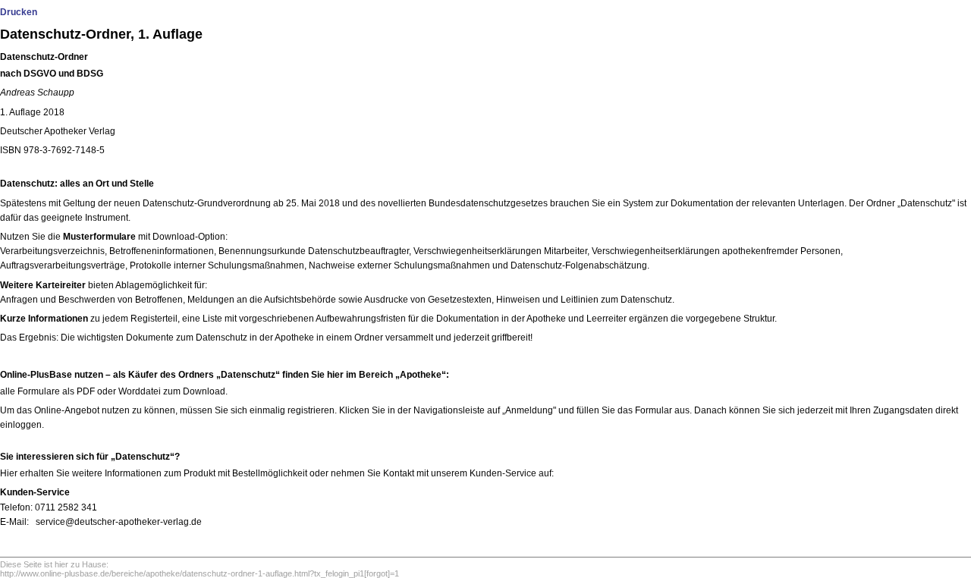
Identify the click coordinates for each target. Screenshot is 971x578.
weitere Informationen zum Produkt (143, 473)
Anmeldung (529, 410)
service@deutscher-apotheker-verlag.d (116, 522)
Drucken (18, 12)
